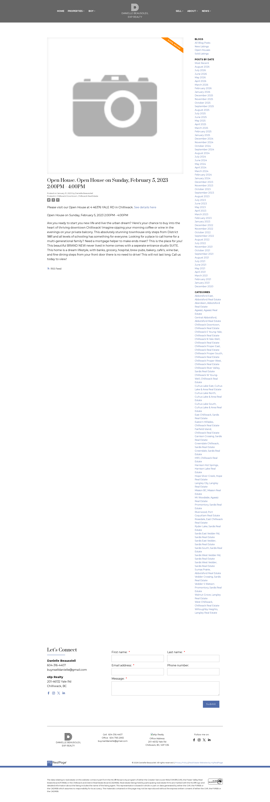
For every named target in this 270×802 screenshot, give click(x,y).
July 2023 (200, 200)
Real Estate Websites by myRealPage (206, 763)
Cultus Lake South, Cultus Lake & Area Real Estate (208, 407)
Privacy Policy (181, 763)
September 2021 (204, 254)
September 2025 (204, 106)
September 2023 (204, 192)
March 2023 (201, 214)
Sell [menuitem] (179, 11)
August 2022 (202, 239)
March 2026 (201, 84)
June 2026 (201, 74)
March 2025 (201, 128)
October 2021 (202, 250)
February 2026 (203, 88)
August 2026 (202, 66)
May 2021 (200, 268)
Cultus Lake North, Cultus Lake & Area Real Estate (208, 397)
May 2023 (200, 207)
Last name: (175, 652)
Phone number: (178, 665)
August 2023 (202, 196)
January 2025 (202, 135)
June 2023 (201, 203)
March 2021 (201, 275)
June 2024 (201, 160)
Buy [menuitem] (91, 11)
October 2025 (203, 102)
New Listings (202, 46)
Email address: (122, 665)
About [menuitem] (191, 11)
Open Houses (202, 50)
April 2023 (200, 210)
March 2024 (201, 171)
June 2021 (200, 264)
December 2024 (204, 138)
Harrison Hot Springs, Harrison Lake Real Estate (206, 469)
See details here (145, 207)
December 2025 (204, 95)
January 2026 (202, 92)
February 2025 (203, 131)
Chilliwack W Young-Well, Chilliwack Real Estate (206, 379)
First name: (120, 652)
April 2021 (200, 272)
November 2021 (204, 246)
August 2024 (202, 153)
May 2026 (200, 77)
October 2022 (203, 232)
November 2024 (204, 142)
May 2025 (200, 120)
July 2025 (200, 113)
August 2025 (202, 110)
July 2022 (200, 243)
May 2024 (200, 164)
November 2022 (204, 228)
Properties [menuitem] (75, 11)
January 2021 (202, 282)
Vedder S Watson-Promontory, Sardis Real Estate (208, 587)
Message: (118, 678)
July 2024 (200, 156)
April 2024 (200, 167)
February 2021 (203, 279)
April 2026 (200, 81)
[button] (48, 693)
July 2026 (200, 70)
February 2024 (203, 174)
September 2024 (204, 149)
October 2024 (203, 146)
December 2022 (204, 225)
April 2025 (200, 124)
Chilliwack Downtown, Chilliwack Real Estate (77, 196)
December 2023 (204, 182)
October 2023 (203, 189)
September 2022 (204, 236)
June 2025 (201, 117)
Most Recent (202, 63)
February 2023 (203, 218)
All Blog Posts (202, 43)
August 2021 (202, 257)
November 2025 (204, 99)
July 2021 (200, 261)
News (205, 11)
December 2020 (204, 286)
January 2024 (202, 178)
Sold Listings (202, 53)
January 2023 (202, 221)
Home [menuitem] (60, 11)
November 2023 (204, 185)
